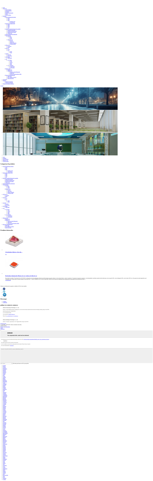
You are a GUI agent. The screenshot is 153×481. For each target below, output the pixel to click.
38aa (11, 64)
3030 (9, 24)
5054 (11, 52)
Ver (6, 254)
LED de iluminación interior (10, 17)
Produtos (4, 16)
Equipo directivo (8, 10)
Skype (1, 327)
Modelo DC (10, 69)
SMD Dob (12, 73)
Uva (8, 50)
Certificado (5, 302)
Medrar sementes (13, 43)
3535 (11, 38)
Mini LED (10, 76)
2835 (9, 20)
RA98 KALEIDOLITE (12, 31)
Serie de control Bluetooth (15, 72)
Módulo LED (7, 68)
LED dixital (7, 56)
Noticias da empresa (9, 81)
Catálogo (4, 301)
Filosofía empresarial (9, 12)
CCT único (10, 60)
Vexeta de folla (13, 44)
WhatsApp (2, 329)
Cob (6, 59)
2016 (9, 18)
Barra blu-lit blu (11, 78)
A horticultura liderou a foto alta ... (13, 252)
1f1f (8, 27)
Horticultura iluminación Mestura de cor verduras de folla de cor (21, 275)
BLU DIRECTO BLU (12, 77)
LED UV (7, 48)
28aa (11, 63)
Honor (6, 14)
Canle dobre (12, 66)
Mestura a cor (10, 39)
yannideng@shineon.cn (11, 314)
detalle (9, 280)
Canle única (12, 67)
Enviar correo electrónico (5, 326)
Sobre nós (5, 8)
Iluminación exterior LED (10, 23)
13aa (11, 61)
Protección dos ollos (11, 30)
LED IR (6, 53)
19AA (11, 62)
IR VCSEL (10, 55)
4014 (9, 19)
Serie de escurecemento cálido (15, 74)
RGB (9, 47)
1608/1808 (10, 58)
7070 (9, 26)
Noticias (4, 80)
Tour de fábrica (8, 15)
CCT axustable (10, 65)
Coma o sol (10, 33)
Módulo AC (10, 70)
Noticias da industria (9, 82)
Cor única (9, 36)
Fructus (11, 40)
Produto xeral (12, 21)
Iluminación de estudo (12, 32)
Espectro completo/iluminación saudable (12, 29)
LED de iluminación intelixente (11, 34)
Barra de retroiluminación (10, 75)
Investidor (7, 11)
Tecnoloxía (5, 79)
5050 (9, 25)
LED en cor (7, 45)
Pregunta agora (3, 323)
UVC (9, 49)
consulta (6, 280)
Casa (4, 7)
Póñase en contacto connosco (8, 83)
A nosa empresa (8, 9)
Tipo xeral (12, 41)
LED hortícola (8, 35)
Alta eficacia (12, 22)
